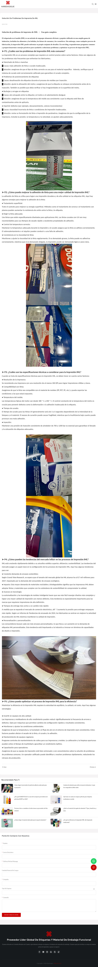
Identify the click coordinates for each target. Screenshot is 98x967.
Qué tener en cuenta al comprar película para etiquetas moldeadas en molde (77, 798)
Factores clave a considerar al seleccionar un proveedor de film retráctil (31, 809)
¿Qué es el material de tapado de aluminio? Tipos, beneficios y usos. (79, 809)
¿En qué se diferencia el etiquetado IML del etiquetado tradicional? (77, 821)
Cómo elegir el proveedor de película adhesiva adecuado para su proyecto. (30, 786)
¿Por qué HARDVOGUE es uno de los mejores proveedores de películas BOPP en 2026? (31, 798)
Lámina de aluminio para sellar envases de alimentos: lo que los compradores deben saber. (79, 786)
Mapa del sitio (57, 963)
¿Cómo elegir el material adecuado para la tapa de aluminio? (30, 820)
